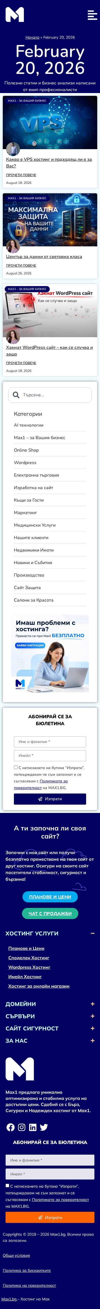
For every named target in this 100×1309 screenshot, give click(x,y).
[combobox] (50, 395)
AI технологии (28, 425)
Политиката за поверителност (60, 1199)
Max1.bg (8, 1299)
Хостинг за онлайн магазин (38, 986)
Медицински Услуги (35, 525)
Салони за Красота (34, 600)
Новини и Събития (33, 562)
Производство (29, 575)
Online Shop (26, 450)
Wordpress (25, 462)
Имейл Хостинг (25, 976)
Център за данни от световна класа (44, 257)
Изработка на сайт (33, 487)
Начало (32, 37)
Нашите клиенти (31, 537)
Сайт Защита (27, 587)
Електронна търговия (36, 475)
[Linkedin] (33, 1127)
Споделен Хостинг (28, 957)
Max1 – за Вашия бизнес (39, 437)
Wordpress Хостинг (29, 967)
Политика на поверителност (29, 1285)
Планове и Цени (26, 948)
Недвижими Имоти (34, 550)
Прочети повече (21, 175)
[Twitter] (44, 1127)
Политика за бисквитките (27, 1270)
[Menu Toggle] (92, 15)
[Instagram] (22, 1127)
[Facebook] (11, 1127)
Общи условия (16, 1255)
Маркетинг (25, 512)
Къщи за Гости (29, 500)
